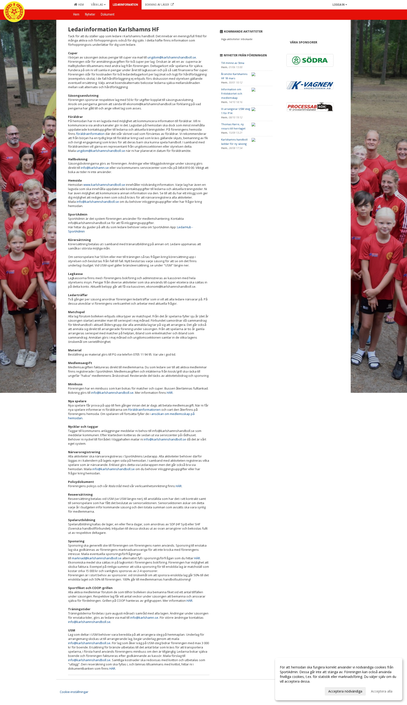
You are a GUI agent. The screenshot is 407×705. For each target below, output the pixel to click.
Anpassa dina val (292, 690)
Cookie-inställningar (74, 692)
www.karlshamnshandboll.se (104, 184)
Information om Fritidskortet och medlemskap (231, 93)
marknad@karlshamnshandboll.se (97, 558)
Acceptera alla (381, 691)
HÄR (170, 392)
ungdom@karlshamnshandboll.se (171, 57)
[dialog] (338, 679)
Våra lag (97, 4)
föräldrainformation (90, 134)
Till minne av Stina (232, 63)
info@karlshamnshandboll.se (98, 201)
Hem (80, 4)
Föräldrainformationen (144, 409)
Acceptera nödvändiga (345, 691)
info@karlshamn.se (95, 168)
